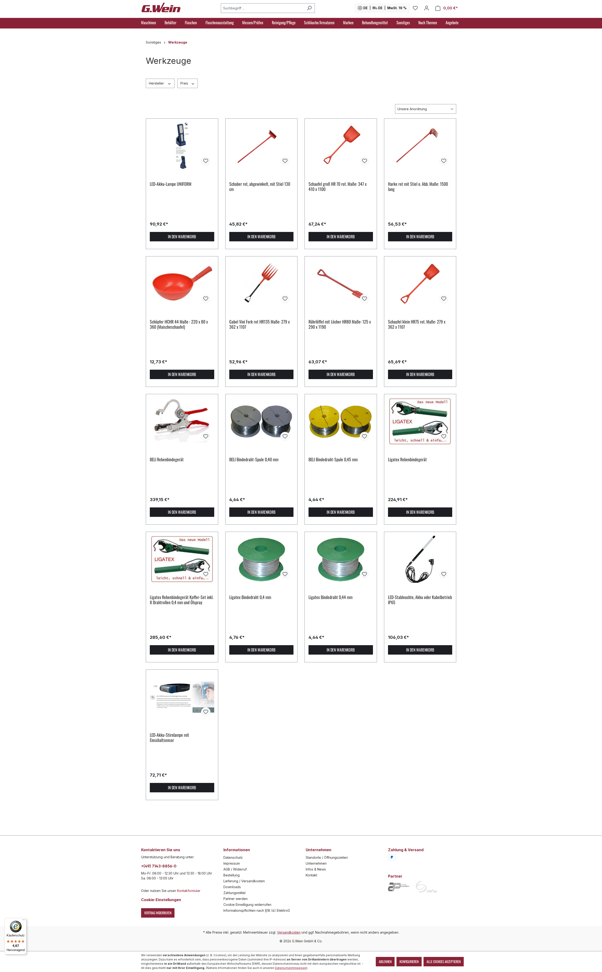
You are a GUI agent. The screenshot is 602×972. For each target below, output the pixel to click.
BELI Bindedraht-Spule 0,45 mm (333, 459)
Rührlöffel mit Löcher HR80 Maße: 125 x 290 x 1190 (340, 324)
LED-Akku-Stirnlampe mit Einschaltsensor (169, 737)
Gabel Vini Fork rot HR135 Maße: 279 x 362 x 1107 (259, 324)
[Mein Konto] (426, 8)
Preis (184, 83)
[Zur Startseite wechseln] (161, 7)
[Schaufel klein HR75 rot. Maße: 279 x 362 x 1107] (420, 283)
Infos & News (316, 869)
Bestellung (231, 875)
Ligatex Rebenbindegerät (407, 459)
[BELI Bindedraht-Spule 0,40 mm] (261, 421)
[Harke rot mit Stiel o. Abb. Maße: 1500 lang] (420, 146)
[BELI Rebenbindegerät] (182, 421)
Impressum (231, 863)
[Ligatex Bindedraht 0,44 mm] (341, 559)
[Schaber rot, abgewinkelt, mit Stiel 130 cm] (261, 146)
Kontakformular (188, 891)
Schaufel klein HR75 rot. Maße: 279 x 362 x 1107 (416, 324)
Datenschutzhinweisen (290, 968)
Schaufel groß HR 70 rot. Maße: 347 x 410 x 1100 (338, 186)
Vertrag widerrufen (157, 912)
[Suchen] (309, 8)
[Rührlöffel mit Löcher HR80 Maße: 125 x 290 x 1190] (341, 283)
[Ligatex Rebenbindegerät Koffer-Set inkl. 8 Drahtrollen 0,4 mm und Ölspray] (182, 559)
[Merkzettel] (415, 8)
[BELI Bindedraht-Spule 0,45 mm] (341, 421)
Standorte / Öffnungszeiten (327, 857)
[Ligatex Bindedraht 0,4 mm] (261, 559)
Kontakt (311, 875)
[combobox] (262, 8)
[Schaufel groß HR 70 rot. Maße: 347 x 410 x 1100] (341, 146)
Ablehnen (385, 961)
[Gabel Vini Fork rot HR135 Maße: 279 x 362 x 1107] (261, 283)
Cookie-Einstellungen (161, 899)
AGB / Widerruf (235, 869)
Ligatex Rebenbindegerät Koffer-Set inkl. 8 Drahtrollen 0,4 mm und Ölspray (181, 600)
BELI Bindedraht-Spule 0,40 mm (253, 459)
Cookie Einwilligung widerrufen (247, 905)
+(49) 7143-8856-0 (158, 866)
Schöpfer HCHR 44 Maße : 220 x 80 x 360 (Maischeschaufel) (179, 324)
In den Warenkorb (182, 236)
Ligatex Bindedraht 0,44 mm (330, 597)
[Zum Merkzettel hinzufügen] (205, 161)
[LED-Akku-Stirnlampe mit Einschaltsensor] (182, 697)
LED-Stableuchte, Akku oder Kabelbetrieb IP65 (420, 600)
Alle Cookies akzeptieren (444, 961)
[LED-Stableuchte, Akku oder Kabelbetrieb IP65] (420, 559)
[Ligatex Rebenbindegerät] (420, 421)
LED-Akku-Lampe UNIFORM (170, 184)
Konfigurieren (409, 961)
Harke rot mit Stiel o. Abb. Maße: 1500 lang (418, 186)
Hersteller (157, 83)
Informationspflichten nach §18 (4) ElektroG (256, 910)
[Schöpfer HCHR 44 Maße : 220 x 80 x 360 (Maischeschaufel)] (182, 283)
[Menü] (24, 921)
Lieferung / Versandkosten (244, 881)
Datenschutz (233, 857)
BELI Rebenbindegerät (167, 459)
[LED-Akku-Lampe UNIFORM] (182, 146)
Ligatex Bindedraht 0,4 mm (250, 597)
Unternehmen (316, 863)
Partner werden (235, 899)
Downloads (232, 887)
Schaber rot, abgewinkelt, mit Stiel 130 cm (259, 186)
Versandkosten (289, 932)
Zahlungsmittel (234, 893)
